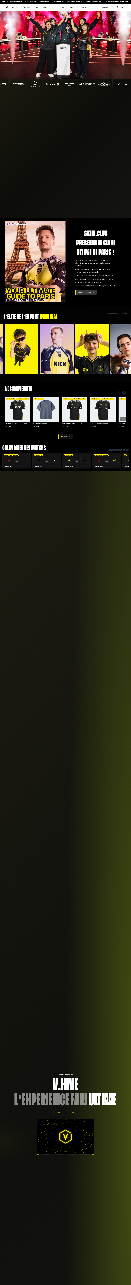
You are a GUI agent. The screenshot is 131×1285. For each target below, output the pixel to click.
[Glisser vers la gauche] (119, 393)
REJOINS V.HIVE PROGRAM (66, 1112)
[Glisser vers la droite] (124, 393)
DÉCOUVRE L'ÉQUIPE (115, 316)
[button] (114, 7)
